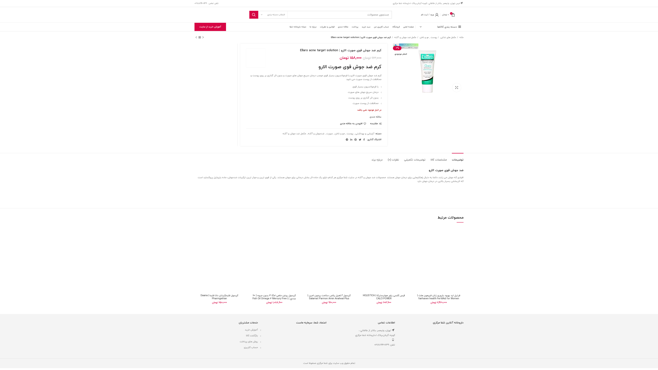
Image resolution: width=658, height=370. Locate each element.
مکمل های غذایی (448, 37)
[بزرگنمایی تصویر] (456, 87)
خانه (461, 37)
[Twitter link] (360, 139)
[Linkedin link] (351, 139)
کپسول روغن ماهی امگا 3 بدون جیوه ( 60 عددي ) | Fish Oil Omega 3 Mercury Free (274, 297)
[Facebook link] (364, 139)
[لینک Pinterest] (355, 139)
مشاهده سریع (416, 247)
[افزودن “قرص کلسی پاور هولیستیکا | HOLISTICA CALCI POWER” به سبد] (361, 239)
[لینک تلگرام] (347, 139)
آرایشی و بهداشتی (364, 133)
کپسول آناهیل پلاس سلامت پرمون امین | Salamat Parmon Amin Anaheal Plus (329, 297)
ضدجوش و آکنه (316, 133)
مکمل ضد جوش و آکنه (405, 37)
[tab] (458, 158)
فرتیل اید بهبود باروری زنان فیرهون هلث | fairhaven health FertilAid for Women (438, 297)
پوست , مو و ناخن (428, 37)
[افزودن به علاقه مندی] (416, 232)
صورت (329, 133)
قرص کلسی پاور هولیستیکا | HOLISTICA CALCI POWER (384, 297)
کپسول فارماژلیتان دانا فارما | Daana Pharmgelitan (219, 297)
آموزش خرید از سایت (210, 26)
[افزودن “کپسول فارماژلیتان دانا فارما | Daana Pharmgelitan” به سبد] (197, 239)
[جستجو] (253, 15)
